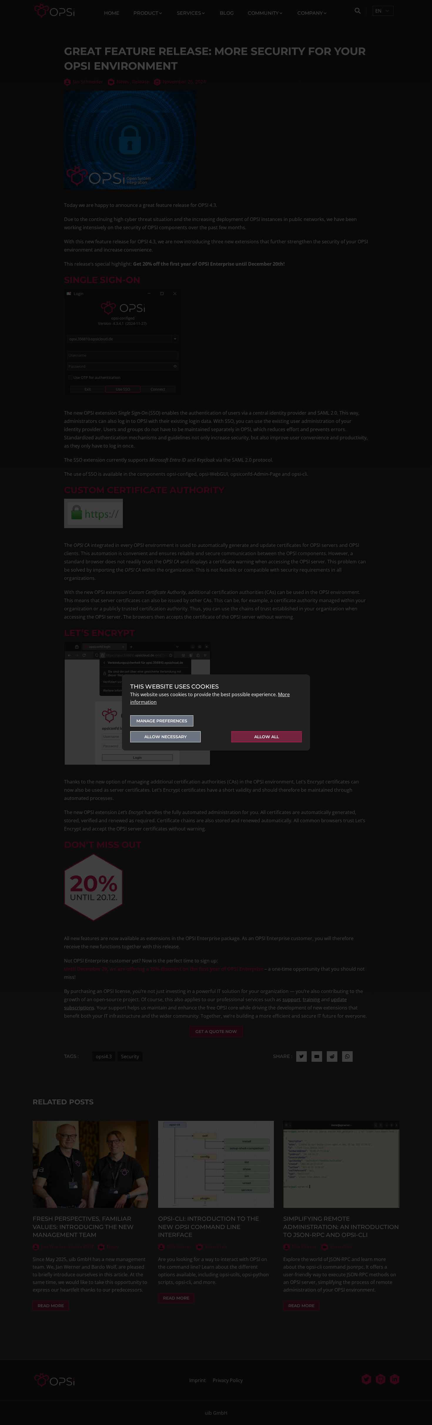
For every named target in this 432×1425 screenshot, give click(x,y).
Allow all (266, 736)
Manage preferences (161, 721)
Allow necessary (165, 736)
